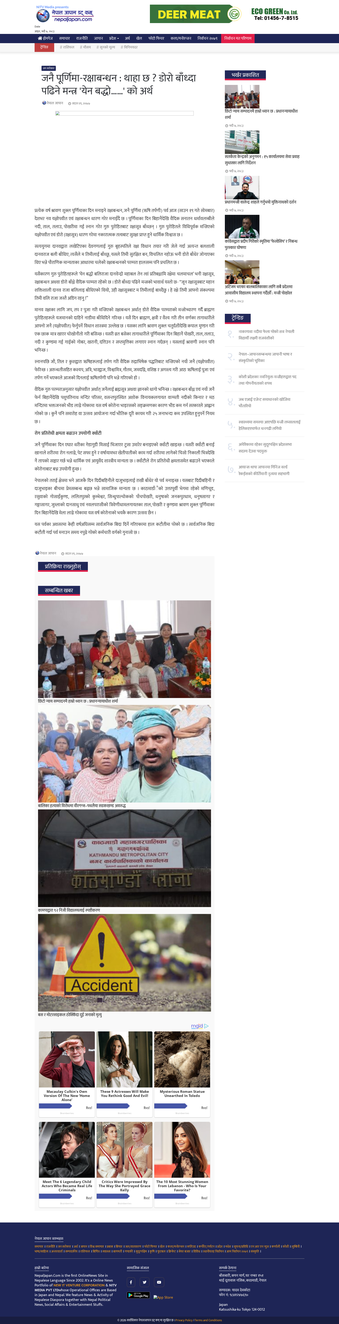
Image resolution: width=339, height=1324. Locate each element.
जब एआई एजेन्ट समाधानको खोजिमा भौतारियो (264, 403)
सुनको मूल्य (107, 47)
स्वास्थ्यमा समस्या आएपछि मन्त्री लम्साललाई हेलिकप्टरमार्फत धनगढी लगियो (269, 425)
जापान (98, 38)
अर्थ (127, 38)
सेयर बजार (184, 1251)
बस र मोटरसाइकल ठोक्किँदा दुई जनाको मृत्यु (70, 1015)
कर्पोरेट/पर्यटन (206, 1246)
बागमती (117, 1251)
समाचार (64, 38)
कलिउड (191, 1246)
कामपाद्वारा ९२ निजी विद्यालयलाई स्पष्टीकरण (69, 910)
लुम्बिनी (295, 1246)
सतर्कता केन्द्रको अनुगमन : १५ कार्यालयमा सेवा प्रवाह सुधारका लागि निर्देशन (262, 160)
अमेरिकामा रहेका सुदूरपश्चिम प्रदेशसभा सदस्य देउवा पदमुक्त (265, 448)
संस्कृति (255, 1251)
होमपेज (47, 38)
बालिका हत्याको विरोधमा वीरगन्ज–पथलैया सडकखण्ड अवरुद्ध (82, 806)
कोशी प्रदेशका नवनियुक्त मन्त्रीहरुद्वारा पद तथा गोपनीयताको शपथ (267, 380)
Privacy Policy (184, 1320)
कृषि (152, 1251)
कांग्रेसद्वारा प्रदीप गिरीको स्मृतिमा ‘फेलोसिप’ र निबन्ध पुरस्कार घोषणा (261, 244)
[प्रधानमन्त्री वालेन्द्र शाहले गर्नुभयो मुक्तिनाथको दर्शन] (264, 187)
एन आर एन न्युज (260, 1246)
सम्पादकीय (71, 1251)
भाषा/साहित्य (41, 1251)
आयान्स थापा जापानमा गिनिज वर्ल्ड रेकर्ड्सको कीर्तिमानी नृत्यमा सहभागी (264, 470)
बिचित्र (96, 1251)
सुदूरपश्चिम (141, 1251)
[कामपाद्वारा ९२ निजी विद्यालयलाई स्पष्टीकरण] (124, 858)
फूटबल (161, 1251)
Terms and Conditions (208, 1320)
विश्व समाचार (97, 1246)
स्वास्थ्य (106, 1251)
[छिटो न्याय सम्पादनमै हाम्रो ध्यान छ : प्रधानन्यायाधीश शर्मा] (124, 649)
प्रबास (110, 1246)
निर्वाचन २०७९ (207, 38)
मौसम (87, 47)
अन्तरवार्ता (56, 1251)
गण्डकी (129, 1251)
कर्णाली (275, 1246)
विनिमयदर (131, 47)
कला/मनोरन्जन (181, 38)
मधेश (228, 1246)
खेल (139, 38)
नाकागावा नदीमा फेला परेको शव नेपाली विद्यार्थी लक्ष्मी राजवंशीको (266, 335)
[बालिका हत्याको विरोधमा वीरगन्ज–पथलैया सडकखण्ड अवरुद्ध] (124, 754)
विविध (196, 1251)
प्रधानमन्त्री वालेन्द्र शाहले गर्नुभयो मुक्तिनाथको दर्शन (260, 202)
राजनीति (82, 38)
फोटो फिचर (156, 38)
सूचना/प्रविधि (241, 1246)
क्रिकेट (172, 1251)
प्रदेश (112, 38)
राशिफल (68, 47)
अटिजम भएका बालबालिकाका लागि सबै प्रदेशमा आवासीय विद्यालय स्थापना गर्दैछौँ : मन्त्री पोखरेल (258, 290)
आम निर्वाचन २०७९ (237, 1251)
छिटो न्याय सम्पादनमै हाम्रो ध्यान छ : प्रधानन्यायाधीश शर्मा (78, 701)
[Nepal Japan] (66, 14)
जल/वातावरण (133, 1246)
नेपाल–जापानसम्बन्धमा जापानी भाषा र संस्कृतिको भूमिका (265, 357)
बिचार (119, 1246)
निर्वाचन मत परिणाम (237, 38)
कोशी (286, 1246)
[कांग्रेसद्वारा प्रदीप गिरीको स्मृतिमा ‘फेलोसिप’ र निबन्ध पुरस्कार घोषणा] (264, 226)
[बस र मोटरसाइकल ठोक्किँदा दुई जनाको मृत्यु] (124, 963)
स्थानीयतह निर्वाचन (213, 1251)
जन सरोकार (48, 68)
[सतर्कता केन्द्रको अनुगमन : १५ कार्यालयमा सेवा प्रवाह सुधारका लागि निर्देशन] (264, 142)
